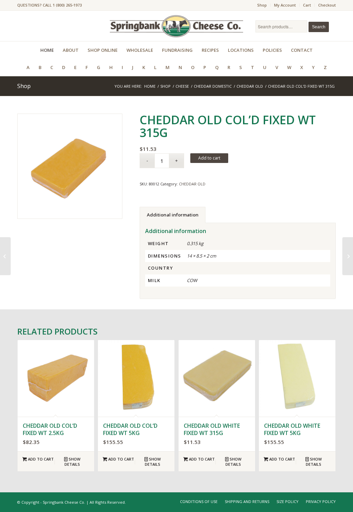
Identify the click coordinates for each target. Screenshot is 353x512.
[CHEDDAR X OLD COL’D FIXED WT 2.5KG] (347, 256)
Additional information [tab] (173, 215)
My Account (285, 5)
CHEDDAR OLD (192, 183)
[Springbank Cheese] (69, 166)
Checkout (327, 5)
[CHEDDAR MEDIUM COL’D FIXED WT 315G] (5, 256)
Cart (307, 5)
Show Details (72, 461)
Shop (262, 5)
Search (318, 27)
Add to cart (209, 158)
